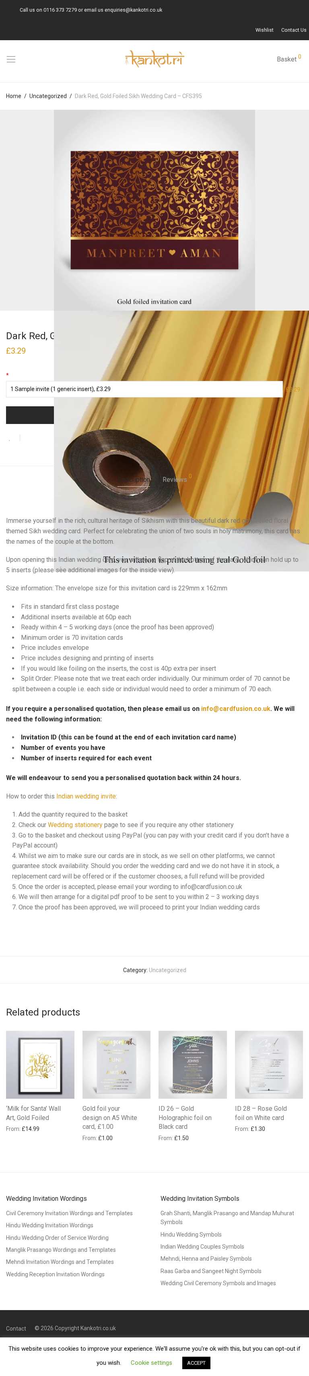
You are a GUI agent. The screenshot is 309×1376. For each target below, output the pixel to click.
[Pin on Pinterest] (52, 438)
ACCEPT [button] (196, 1363)
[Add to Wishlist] (13, 437)
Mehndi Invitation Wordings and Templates (60, 1262)
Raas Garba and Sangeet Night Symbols (211, 1271)
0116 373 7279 (60, 10)
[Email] (4, 10)
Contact (16, 1328)
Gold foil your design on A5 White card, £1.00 (109, 1117)
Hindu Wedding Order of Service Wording (57, 1238)
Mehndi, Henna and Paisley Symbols (206, 1258)
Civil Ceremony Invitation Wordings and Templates (69, 1213)
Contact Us (294, 30)
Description (133, 479)
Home (13, 96)
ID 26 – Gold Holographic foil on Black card (185, 1117)
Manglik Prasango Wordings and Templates (61, 1250)
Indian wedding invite (86, 796)
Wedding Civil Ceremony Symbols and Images (218, 1283)
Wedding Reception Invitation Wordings (55, 1274)
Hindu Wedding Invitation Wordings (49, 1225)
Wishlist (264, 30)
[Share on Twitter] (40, 438)
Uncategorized (48, 96)
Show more (16, 1128)
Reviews (177, 478)
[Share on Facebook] (29, 438)
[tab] (134, 480)
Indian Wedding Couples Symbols (202, 1246)
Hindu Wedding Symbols (191, 1234)
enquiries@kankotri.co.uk (133, 10)
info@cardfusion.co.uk (235, 709)
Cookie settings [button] (151, 1362)
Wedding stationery (75, 825)
